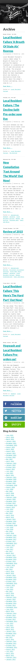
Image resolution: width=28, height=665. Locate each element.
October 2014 (11, 605)
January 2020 (11, 499)
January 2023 (11, 453)
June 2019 (9, 511)
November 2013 (11, 617)
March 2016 (10, 573)
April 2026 (10, 437)
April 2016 (10, 571)
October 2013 (11, 619)
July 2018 (9, 527)
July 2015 (9, 587)
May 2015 (9, 591)
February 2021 (11, 477)
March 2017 (10, 553)
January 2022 (11, 465)
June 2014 (9, 609)
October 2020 (11, 483)
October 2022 (11, 457)
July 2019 (9, 509)
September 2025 (11, 445)
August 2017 (10, 545)
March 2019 (10, 517)
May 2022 (9, 459)
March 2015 (10, 595)
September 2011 (11, 647)
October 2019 (11, 503)
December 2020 (11, 479)
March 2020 (10, 495)
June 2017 (9, 549)
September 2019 (11, 505)
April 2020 (10, 493)
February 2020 (11, 497)
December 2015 (11, 577)
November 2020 (11, 481)
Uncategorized (7, 277)
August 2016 (10, 565)
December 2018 (11, 521)
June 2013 (9, 625)
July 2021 (9, 471)
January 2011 (11, 659)
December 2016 (11, 557)
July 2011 (9, 651)
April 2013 (10, 627)
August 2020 (10, 487)
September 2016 (11, 563)
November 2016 (11, 559)
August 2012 (10, 635)
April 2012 (10, 639)
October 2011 (11, 645)
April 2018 (10, 533)
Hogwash (5, 217)
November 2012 (11, 633)
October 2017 (11, 541)
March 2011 (10, 655)
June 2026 (9, 435)
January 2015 (11, 599)
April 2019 (10, 515)
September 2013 (11, 621)
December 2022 (11, 455)
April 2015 (10, 593)
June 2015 (9, 589)
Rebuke (18, 218)
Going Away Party (15, 271)
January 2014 (11, 615)
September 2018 (11, 525)
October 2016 (11, 561)
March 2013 (10, 629)
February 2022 (11, 463)
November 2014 (11, 603)
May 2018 (9, 531)
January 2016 (11, 575)
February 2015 (11, 597)
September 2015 (11, 583)
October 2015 (11, 581)
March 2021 (10, 475)
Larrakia (12, 217)
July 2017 (9, 547)
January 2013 (11, 631)
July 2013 (9, 623)
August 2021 (10, 469)
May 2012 (9, 637)
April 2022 (10, 461)
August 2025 (10, 447)
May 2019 (9, 513)
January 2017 (11, 555)
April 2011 (10, 653)
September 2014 (11, 607)
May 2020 (9, 491)
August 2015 (10, 585)
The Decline (13, 153)
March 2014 (10, 611)
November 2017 (11, 539)
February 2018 (11, 535)
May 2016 (9, 569)
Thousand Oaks (14, 220)
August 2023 (10, 451)
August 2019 (10, 507)
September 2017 (11, 543)
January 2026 (11, 441)
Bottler (5, 270)
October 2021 (11, 467)
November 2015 (11, 579)
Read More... (7, 86)
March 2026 (10, 439)
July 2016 (9, 567)
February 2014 (11, 613)
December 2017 (11, 537)
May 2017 (9, 551)
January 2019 (11, 519)
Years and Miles (19, 277)
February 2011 (11, 657)
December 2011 (11, 643)
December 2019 (11, 501)
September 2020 (11, 485)
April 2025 (10, 449)
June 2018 (9, 529)
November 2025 (11, 443)
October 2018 (11, 523)
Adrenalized (15, 215)
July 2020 (9, 489)
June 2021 (9, 473)
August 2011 (10, 649)
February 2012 (11, 641)
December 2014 (11, 601)
